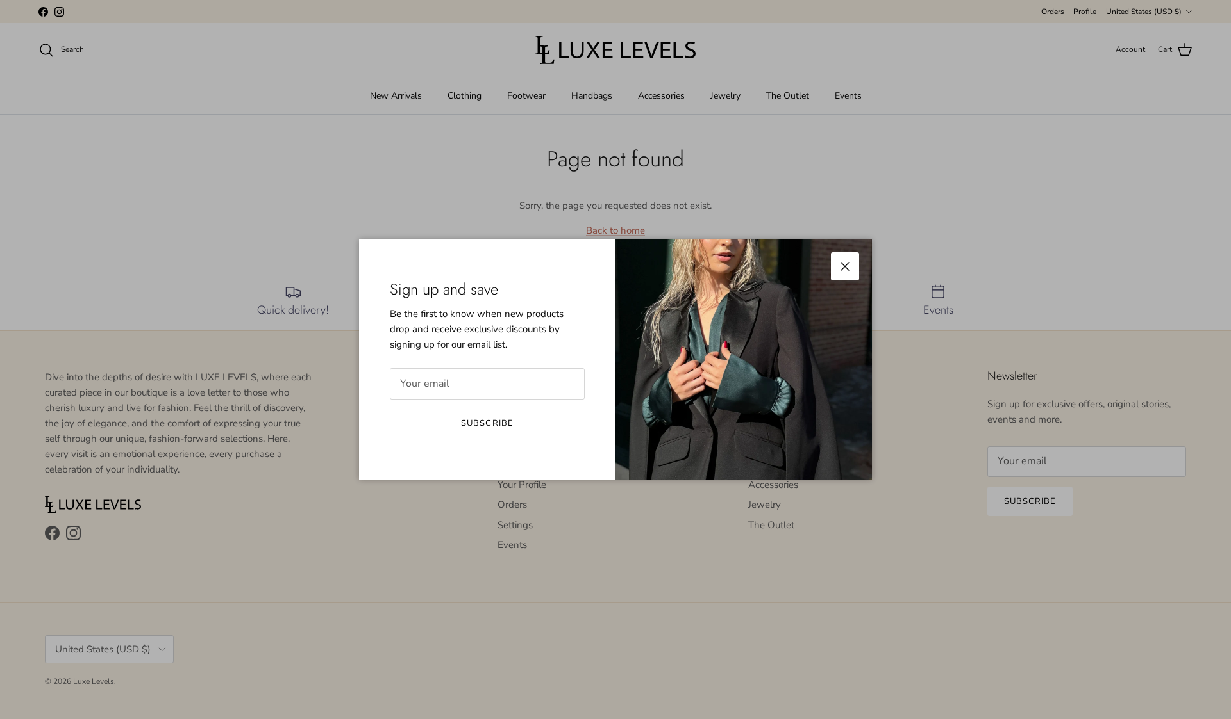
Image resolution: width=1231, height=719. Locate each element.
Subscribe (487, 423)
